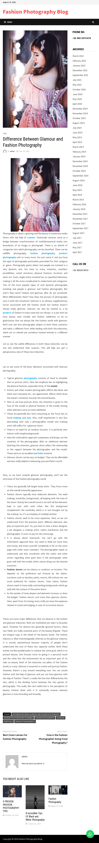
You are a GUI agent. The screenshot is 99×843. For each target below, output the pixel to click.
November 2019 (80, 113)
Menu (9, 22)
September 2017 (80, 228)
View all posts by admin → (33, 763)
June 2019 (77, 132)
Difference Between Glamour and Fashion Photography (36, 714)
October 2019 (79, 118)
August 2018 (79, 180)
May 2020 (77, 99)
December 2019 (80, 108)
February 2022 (79, 60)
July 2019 (77, 127)
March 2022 (78, 55)
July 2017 (77, 237)
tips (5, 133)
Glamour (60, 718)
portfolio (8, 721)
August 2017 (79, 233)
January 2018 (79, 209)
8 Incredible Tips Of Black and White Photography (35, 816)
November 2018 (80, 166)
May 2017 (77, 247)
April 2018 (77, 194)
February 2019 (79, 151)
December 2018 (80, 161)
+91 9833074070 (80, 270)
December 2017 (80, 213)
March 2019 (78, 146)
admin (12, 151)
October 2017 (79, 223)
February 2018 (79, 204)
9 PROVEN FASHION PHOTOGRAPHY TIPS (11, 806)
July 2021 (77, 79)
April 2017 (77, 252)
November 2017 (80, 218)
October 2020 (79, 89)
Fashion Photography (44, 718)
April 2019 (77, 142)
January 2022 (79, 65)
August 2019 (79, 122)
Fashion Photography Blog (35, 11)
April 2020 (77, 103)
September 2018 (80, 175)
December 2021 (80, 70)
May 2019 (77, 137)
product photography (25, 721)
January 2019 (79, 156)
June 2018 (77, 185)
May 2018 (77, 189)
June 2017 (77, 242)
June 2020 (77, 94)
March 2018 (78, 199)
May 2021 (77, 84)
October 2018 (79, 170)
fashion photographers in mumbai (18, 718)
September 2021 (80, 75)
